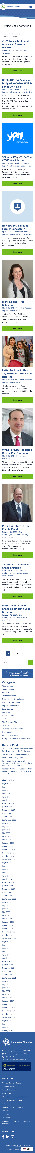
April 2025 (6, 836)
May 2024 (6, 872)
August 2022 (7, 942)
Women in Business (10, 735)
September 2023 (9, 899)
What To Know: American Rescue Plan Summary (17, 451)
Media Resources (8, 1086)
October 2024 (8, 856)
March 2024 (7, 879)
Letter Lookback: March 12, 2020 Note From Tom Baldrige (17, 373)
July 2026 (5, 787)
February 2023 (8, 922)
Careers (5, 1111)
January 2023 (7, 925)
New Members (8, 715)
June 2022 (6, 948)
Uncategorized (8, 732)
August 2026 (7, 784)
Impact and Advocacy (11, 92)
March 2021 (7, 997)
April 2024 (6, 876)
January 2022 (7, 965)
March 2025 (7, 839)
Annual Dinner (8, 689)
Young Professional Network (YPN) (16, 738)
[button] (31, 6)
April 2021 (6, 994)
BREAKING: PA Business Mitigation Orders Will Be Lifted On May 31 (17, 83)
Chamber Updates (21, 89)
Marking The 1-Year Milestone (13, 303)
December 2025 (8, 810)
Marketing (6, 712)
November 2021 (8, 971)
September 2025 (9, 820)
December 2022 (8, 928)
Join (3, 1104)
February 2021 (8, 1001)
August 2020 (7, 1021)
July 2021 (5, 984)
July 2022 (5, 945)
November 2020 (8, 1011)
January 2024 (7, 886)
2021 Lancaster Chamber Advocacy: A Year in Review (17, 44)
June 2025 (6, 830)
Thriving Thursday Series (12, 728)
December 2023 (8, 889)
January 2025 (7, 846)
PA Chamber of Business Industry (14, 1097)
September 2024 (9, 859)
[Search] (30, 662)
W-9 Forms (6, 1118)
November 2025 (8, 813)
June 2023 (6, 909)
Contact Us (6, 1114)
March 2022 (7, 958)
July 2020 (5, 1024)
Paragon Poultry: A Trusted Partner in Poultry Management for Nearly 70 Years (17, 771)
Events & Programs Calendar (12, 1107)
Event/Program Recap (11, 702)
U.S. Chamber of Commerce (12, 1100)
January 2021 (7, 1004)
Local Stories (26, 92)
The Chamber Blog (10, 722)
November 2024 (8, 853)
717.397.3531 (9, 1057)
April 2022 (6, 955)
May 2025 (6, 833)
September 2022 (9, 938)
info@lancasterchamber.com (15, 1060)
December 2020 (8, 1007)
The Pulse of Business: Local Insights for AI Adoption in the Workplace (17, 749)
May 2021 (6, 991)
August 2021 (7, 981)
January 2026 (7, 807)
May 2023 (6, 912)
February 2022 (8, 961)
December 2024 (8, 849)
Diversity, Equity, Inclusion (13, 699)
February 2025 (8, 843)
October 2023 (8, 895)
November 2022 (8, 932)
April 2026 (6, 797)
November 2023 (8, 892)
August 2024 (7, 863)
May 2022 (6, 951)
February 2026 (8, 803)
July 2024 (5, 866)
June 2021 (6, 988)
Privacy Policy (7, 1093)
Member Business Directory (12, 1083)
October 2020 (8, 1014)
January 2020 (7, 1030)
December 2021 (8, 968)
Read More (17, 71)
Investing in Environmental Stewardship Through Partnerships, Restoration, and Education (17, 763)
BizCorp (5, 692)
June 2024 (6, 869)
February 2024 (8, 882)
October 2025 (8, 816)
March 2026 (7, 800)
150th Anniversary (9, 686)
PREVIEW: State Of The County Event (15, 527)
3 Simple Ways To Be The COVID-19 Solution (17, 158)
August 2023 (7, 902)
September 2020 (9, 1017)
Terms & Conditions (9, 1090)
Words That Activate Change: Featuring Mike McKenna (16, 608)
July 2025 (5, 826)
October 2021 (8, 974)
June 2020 (6, 1027)
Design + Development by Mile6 (17, 1149)
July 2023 (5, 905)
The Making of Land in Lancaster (16, 754)
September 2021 (9, 978)
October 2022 (8, 935)
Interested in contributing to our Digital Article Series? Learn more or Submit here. (17, 674)
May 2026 (6, 793)
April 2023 (6, 915)
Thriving (5, 725)
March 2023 (7, 918)
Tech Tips (6, 719)
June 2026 (6, 790)
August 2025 (7, 823)
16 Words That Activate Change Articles (16, 566)
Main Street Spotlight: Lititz (14, 757)
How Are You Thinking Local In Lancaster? (15, 227)
